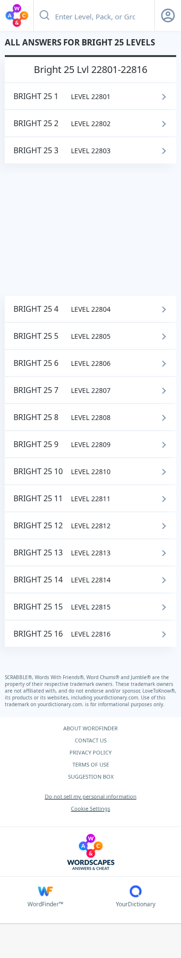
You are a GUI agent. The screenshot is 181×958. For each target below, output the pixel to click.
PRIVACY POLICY (90, 752)
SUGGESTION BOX (90, 776)
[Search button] (44, 15)
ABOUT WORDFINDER (90, 728)
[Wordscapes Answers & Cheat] (17, 15)
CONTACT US (91, 740)
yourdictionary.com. (117, 697)
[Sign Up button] (168, 15)
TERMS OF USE (90, 764)
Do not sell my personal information (91, 796)
